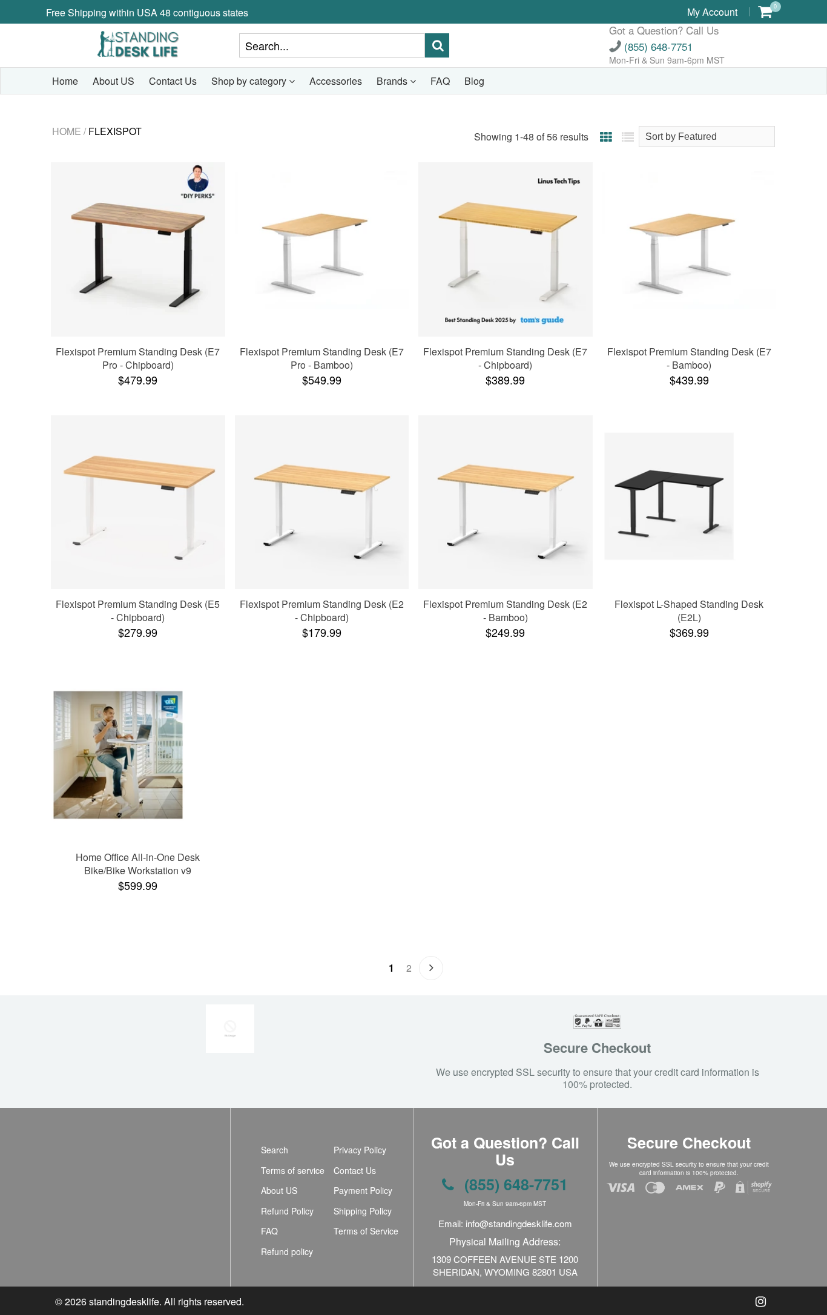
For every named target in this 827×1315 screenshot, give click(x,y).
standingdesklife (124, 1301)
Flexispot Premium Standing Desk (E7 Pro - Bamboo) (322, 358)
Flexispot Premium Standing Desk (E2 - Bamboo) (505, 610)
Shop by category (250, 81)
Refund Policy (287, 1211)
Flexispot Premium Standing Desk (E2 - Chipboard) (322, 610)
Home (65, 81)
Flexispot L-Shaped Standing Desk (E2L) (688, 610)
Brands (393, 81)
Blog (474, 81)
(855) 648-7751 (657, 46)
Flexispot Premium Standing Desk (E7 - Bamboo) (689, 358)
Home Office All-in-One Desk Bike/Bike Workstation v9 (138, 863)
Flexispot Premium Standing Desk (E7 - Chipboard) (505, 358)
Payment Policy (363, 1190)
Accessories (335, 81)
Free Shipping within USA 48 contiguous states (147, 12)
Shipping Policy (363, 1211)
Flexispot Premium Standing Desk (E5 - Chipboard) (138, 610)
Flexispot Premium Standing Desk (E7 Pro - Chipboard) (138, 358)
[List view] (628, 136)
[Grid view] (606, 136)
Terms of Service (366, 1231)
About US (113, 81)
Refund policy (287, 1251)
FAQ (440, 81)
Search (274, 1150)
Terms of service (293, 1170)
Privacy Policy (360, 1150)
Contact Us (173, 81)
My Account (712, 12)
